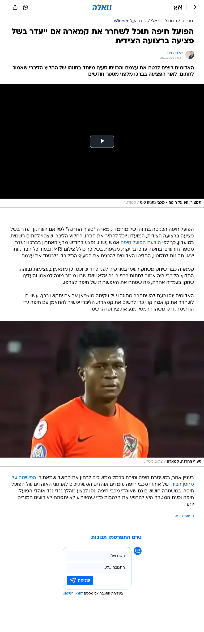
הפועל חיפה (184, 516)
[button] (178, 7)
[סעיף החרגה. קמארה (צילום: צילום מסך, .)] (102, 394)
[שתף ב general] (15, 7)
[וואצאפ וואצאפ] (25, 7)
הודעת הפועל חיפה (141, 242)
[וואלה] (102, 7)
